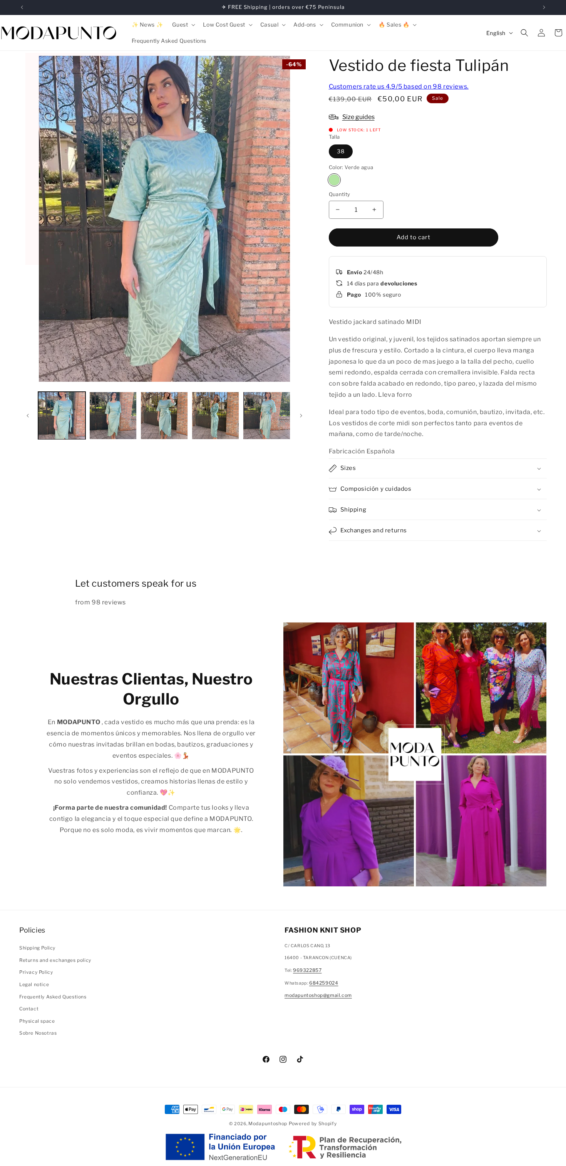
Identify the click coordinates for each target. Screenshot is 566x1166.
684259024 (323, 983)
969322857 (307, 970)
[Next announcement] (544, 7)
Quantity (339, 194)
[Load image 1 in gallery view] (61, 415)
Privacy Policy (36, 972)
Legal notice (34, 984)
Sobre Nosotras (38, 1033)
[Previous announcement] (21, 7)
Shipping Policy (37, 948)
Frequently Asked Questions (53, 997)
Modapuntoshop (267, 1123)
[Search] (524, 32)
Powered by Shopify (313, 1123)
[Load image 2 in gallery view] (113, 415)
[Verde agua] (334, 179)
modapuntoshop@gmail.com (318, 995)
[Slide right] (301, 415)
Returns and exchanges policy (55, 960)
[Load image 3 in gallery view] (164, 415)
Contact (29, 1009)
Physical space (37, 1021)
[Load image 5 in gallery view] (266, 415)
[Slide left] (27, 415)
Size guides (358, 117)
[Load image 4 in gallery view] (215, 415)
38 (341, 151)
